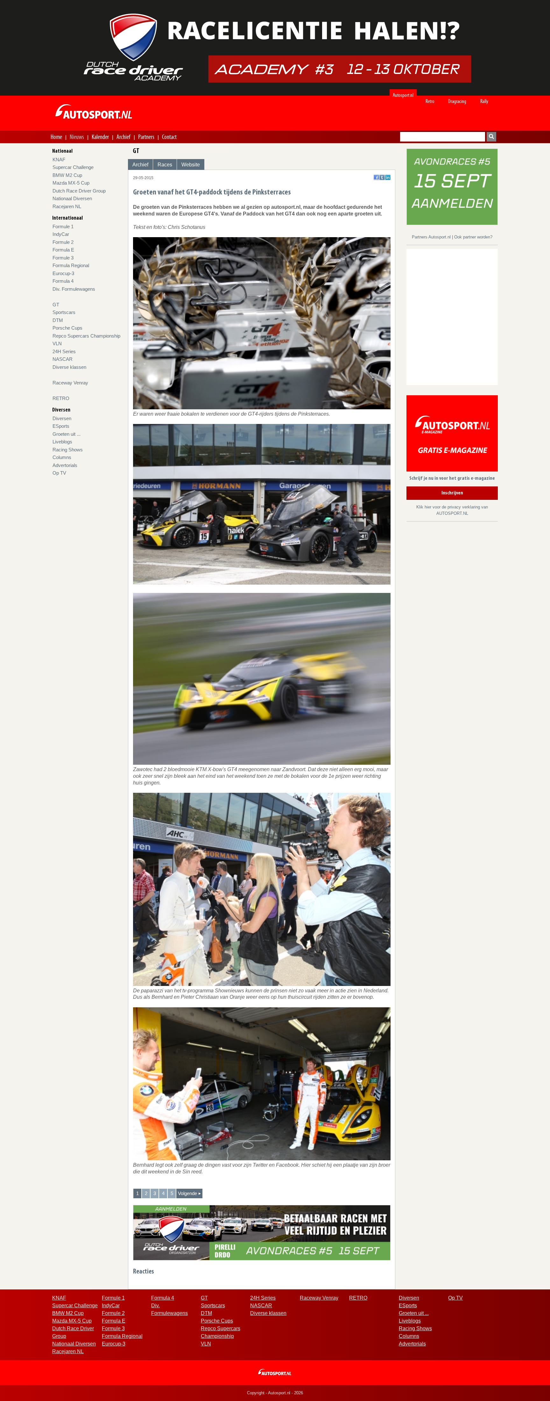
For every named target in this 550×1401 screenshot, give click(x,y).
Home (56, 137)
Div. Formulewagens (74, 289)
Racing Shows (68, 449)
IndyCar (61, 234)
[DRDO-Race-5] (452, 186)
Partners (146, 137)
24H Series (64, 351)
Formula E (63, 249)
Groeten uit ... (67, 434)
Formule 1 (63, 226)
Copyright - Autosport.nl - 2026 (275, 1392)
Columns (62, 457)
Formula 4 (63, 281)
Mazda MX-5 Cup (71, 183)
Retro (430, 101)
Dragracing (457, 101)
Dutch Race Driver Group (79, 190)
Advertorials (65, 465)
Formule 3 (63, 257)
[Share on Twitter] (382, 177)
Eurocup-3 (63, 273)
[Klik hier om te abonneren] (452, 434)
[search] (491, 137)
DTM (58, 320)
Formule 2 (63, 242)
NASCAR (63, 359)
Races (165, 164)
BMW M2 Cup (67, 175)
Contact (169, 137)
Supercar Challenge (73, 167)
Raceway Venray (70, 382)
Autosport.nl (403, 95)
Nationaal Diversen (72, 198)
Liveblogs (62, 441)
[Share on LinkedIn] (388, 177)
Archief (123, 137)
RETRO (61, 398)
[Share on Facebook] (376, 177)
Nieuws (77, 137)
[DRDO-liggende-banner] (261, 1232)
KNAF (59, 159)
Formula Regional (71, 265)
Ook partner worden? (473, 237)
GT (56, 304)
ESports (61, 426)
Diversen (62, 418)
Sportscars (64, 312)
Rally (484, 101)
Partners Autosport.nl (432, 237)
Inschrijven (452, 493)
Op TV (59, 473)
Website (190, 164)
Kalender (100, 137)
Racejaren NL (67, 206)
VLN (57, 343)
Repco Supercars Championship (86, 336)
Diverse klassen (69, 367)
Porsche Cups (67, 328)
